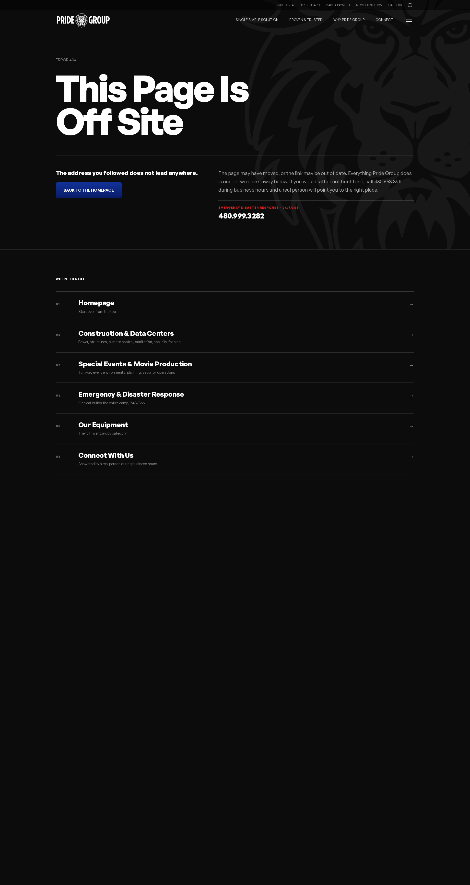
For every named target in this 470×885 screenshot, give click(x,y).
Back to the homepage (89, 190)
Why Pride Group (349, 20)
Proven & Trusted (306, 20)
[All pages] (406, 19)
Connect (384, 20)
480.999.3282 (241, 216)
